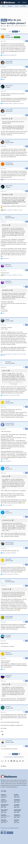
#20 (26, 621)
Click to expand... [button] (14, 384)
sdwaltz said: (5, 370)
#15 (26, 472)
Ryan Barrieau (17, 814)
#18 (26, 564)
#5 (26, 146)
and (9, 55)
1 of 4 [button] (9, 31)
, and (11, 395)
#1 (26, 41)
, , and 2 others (13, 275)
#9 (26, 270)
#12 (26, 367)
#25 (26, 746)
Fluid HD (5, 830)
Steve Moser (3, 819)
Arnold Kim (3, 794)
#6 (26, 168)
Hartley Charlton (4, 809)
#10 (26, 286)
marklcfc (4, 25)
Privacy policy (4, 828)
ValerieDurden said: (6, 194)
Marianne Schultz (17, 809)
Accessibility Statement (13, 828)
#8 (26, 221)
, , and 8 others (13, 103)
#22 (26, 658)
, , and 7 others (13, 210)
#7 (26, 191)
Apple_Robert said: (6, 118)
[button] (2, 2)
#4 (26, 115)
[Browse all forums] (22, 6)
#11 (26, 324)
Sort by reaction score (21, 25)
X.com (5, 807)
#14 (26, 428)
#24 (26, 711)
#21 (26, 640)
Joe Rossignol (17, 799)
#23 (26, 680)
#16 (26, 516)
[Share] (24, 41)
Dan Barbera (3, 814)
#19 (26, 585)
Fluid (2, 830)
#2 (26, 66)
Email (2, 807)
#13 (26, 406)
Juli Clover (3, 799)
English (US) (10, 832)
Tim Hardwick (17, 804)
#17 (26, 548)
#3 (26, 91)
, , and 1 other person (14, 179)
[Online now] (4, 655)
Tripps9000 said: (5, 589)
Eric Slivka (16, 794)
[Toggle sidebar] (26, 6)
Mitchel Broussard (4, 804)
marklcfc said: (5, 225)
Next (14, 31)
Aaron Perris (16, 819)
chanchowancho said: (7, 520)
